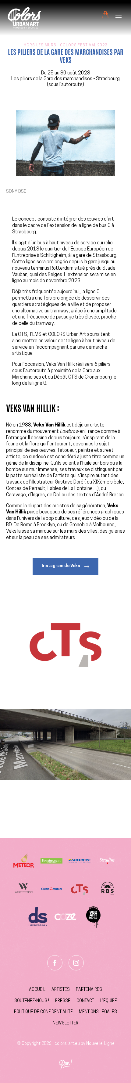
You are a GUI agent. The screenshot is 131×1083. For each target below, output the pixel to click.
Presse (62, 1001)
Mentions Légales (98, 1012)
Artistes (60, 990)
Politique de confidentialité (43, 1012)
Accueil (37, 990)
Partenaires (89, 990)
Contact (85, 1001)
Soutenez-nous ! (31, 1001)
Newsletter (65, 1023)
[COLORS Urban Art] (24, 17)
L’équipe (108, 1001)
